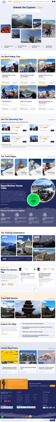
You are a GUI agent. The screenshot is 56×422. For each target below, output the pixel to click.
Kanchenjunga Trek (45, 399)
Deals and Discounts (20, 399)
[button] (40, 11)
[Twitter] (3, 401)
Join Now (24, 130)
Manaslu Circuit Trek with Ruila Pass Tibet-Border (27, 76)
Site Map (35, 397)
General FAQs (35, 394)
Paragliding (24, 41)
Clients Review (19, 394)
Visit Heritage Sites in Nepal (21, 316)
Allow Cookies (52, 420)
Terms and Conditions (20, 397)
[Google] (10, 284)
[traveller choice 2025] (33, 199)
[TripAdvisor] (4, 284)
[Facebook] (1, 401)
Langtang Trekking (38, 259)
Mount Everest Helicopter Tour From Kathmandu (46, 102)
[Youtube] (8, 401)
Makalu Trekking (45, 402)
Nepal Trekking (9, 172)
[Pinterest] (10, 401)
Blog (45, 1)
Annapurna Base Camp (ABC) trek (44, 279)
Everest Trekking (6, 254)
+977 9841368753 (4, 398)
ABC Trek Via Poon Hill (47, 35)
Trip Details (14, 82)
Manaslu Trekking (22, 254)
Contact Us (49, 1)
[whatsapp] (2, 417)
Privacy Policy (27, 402)
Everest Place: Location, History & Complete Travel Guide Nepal (46, 368)
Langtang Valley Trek (6, 101)
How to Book (19, 402)
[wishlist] (54, 1)
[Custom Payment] (49, 407)
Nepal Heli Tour (51, 172)
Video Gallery (27, 397)
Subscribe (51, 385)
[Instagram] (4, 401)
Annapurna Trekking (38, 246)
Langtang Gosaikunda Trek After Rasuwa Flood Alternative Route (9, 368)
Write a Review (27, 400)
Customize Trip (27, 399)
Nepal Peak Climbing (38, 172)
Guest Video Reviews (20, 400)
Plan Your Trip (27, 394)
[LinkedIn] (6, 401)
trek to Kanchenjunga (30, 276)
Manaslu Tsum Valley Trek (26, 101)
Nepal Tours (24, 172)
